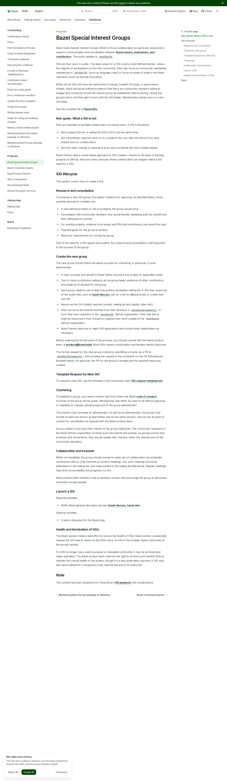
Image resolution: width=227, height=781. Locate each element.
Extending (80, 19)
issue (122, 3)
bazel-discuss (100, 294)
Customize (61, 772)
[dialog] (38, 764)
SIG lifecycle (188, 40)
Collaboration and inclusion (197, 65)
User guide (50, 19)
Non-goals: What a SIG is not (197, 35)
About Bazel (13, 19)
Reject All (13, 772)
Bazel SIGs (90, 109)
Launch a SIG (190, 70)
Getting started (32, 19)
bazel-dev (133, 505)
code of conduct (146, 396)
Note (184, 80)
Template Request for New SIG (199, 55)
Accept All (28, 772)
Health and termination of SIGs (199, 75)
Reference (65, 19)
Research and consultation (197, 45)
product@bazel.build (79, 344)
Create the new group (195, 50)
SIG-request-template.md (146, 380)
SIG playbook (123, 582)
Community (95, 19)
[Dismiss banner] (223, 3)
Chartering (189, 60)
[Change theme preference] (217, 11)
